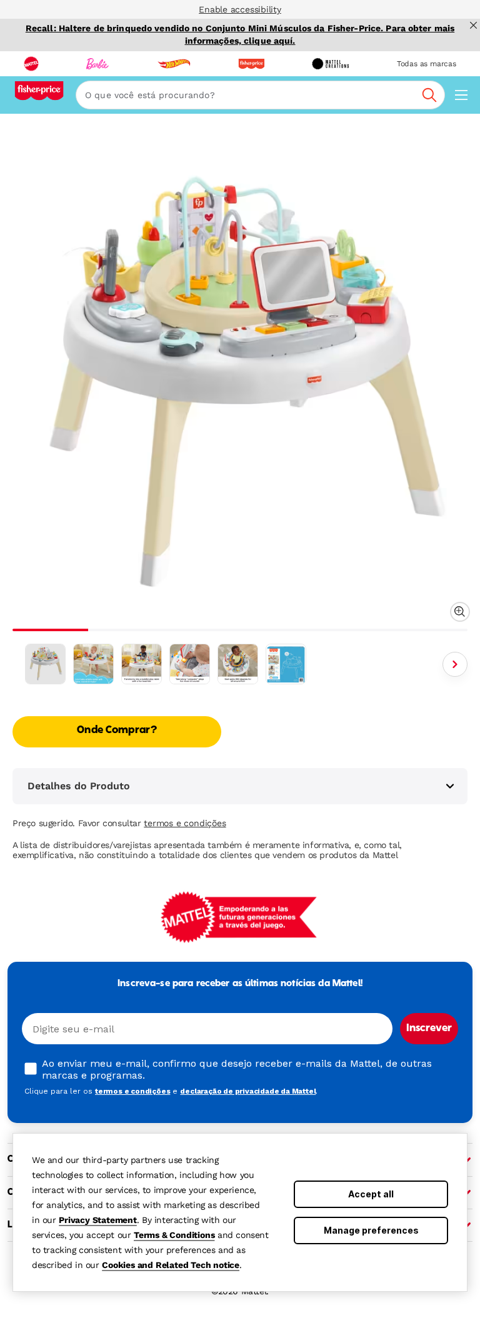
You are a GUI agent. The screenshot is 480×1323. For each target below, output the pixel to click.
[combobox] (260, 95)
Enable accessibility (240, 9)
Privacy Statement (98, 1220)
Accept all (371, 1194)
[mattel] (31, 63)
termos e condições (185, 823)
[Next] (455, 664)
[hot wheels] (174, 63)
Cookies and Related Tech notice (170, 1265)
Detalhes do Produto (79, 786)
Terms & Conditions (174, 1235)
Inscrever (429, 1029)
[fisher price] (251, 63)
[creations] (330, 63)
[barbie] (97, 63)
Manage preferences (371, 1230)
